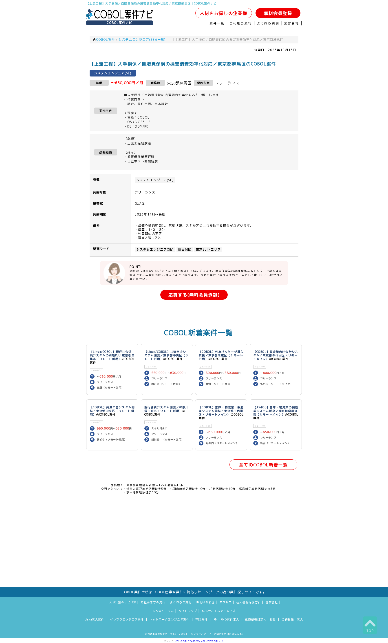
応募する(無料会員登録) (193, 295)
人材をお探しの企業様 (223, 13)
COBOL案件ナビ (119, 23)
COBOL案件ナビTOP (122, 602)
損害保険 (185, 249)
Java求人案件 (94, 619)
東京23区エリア (208, 249)
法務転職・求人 (292, 619)
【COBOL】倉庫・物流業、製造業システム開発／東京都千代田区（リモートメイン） (221, 410)
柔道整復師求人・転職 (260, 619)
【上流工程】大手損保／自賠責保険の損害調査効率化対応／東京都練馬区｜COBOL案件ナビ (151, 3)
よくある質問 (268, 23)
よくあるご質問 (180, 602)
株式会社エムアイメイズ (219, 611)
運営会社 (291, 23)
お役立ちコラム (163, 611)
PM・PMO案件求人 (226, 619)
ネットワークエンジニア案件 (169, 619)
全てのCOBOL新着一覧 (263, 465)
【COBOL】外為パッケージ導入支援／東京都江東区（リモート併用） (221, 355)
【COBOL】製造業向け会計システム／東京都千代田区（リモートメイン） (275, 355)
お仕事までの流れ (153, 602)
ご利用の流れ (240, 23)
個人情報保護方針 (248, 602)
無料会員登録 (278, 13)
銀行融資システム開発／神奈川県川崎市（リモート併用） (166, 409)
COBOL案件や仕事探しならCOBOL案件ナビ (199, 640)
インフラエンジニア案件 (127, 619)
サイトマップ (188, 611)
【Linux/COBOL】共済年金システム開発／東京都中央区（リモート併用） (166, 355)
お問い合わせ (205, 602)
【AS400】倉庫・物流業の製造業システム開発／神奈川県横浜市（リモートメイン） (275, 410)
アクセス (225, 602)
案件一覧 (217, 23)
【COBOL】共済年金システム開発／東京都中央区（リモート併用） (112, 410)
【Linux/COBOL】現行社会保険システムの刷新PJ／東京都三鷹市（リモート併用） (112, 355)
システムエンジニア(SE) (155, 180)
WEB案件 (201, 619)
